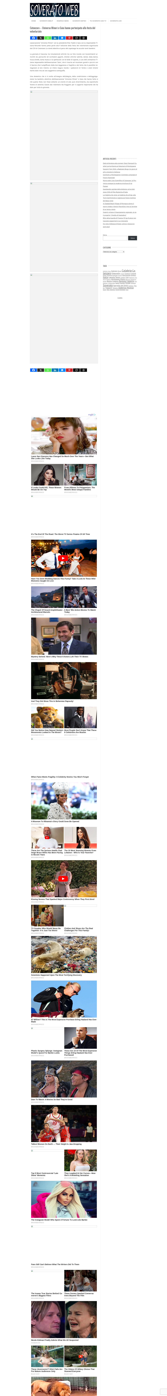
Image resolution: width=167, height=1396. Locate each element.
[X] (40, 38)
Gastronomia (126, 275)
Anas (109, 271)
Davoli (104, 275)
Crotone (133, 274)
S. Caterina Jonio (111, 283)
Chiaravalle (116, 273)
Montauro (108, 279)
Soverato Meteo (79, 21)
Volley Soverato (120, 290)
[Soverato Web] (54, 16)
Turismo (115, 288)
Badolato (114, 271)
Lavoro (122, 277)
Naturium (128, 279)
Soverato (108, 285)
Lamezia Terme (114, 277)
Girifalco (133, 275)
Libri (127, 277)
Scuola (127, 283)
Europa (120, 275)
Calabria (127, 270)
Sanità (117, 283)
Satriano (122, 283)
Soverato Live (116, 21)
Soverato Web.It (46, 21)
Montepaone (115, 279)
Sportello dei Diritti (120, 285)
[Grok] (76, 38)
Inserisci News (63, 21)
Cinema (122, 273)
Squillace (130, 286)
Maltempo (132, 277)
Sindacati (133, 283)
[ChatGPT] (83, 38)
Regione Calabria (126, 281)
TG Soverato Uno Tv (98, 21)
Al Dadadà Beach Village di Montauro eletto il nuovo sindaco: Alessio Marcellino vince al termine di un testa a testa (120, 206)
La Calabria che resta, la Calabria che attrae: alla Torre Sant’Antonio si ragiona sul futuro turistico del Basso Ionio (119, 198)
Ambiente (105, 271)
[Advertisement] (64, 393)
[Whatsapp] (47, 38)
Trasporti (108, 288)
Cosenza (127, 274)
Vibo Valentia (111, 290)
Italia (105, 277)
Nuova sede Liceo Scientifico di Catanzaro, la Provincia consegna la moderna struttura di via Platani (119, 183)
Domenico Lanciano (112, 275)
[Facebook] (33, 38)
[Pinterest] (69, 38)
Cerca (105, 235)
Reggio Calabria (112, 281)
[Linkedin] (55, 38)
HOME (33, 21)
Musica (122, 279)
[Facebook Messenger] (62, 38)
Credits (120, 298)
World (127, 290)
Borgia (119, 271)
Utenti (104, 290)
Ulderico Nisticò (126, 287)
